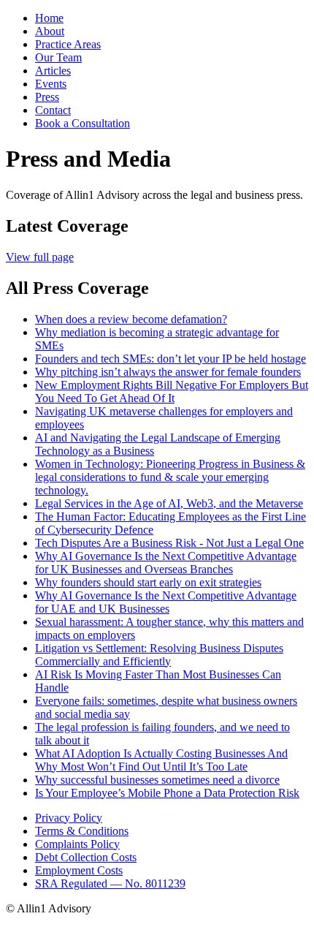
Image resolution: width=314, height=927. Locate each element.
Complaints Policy (77, 844)
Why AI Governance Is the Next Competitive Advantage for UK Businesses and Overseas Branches (165, 562)
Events (50, 83)
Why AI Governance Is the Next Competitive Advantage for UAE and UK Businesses (165, 602)
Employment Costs (79, 870)
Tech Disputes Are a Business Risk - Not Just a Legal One (169, 543)
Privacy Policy (68, 817)
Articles (53, 70)
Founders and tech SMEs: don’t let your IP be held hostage (170, 358)
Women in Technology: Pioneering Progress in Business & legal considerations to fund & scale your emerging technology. (170, 477)
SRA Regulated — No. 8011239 (110, 883)
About (49, 31)
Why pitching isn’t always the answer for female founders (168, 372)
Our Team (58, 57)
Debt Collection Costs (86, 857)
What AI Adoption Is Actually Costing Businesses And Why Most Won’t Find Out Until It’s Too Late (161, 760)
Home (49, 18)
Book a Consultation (82, 123)
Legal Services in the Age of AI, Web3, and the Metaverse (169, 503)
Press (47, 97)
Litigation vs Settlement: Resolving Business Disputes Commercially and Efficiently (159, 654)
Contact (53, 110)
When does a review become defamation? (131, 319)
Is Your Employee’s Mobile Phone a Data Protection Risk (167, 793)
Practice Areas (68, 44)
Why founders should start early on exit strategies (148, 582)
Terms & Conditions (82, 831)
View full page (40, 257)
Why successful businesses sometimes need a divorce (157, 779)
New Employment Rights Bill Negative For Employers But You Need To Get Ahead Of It (171, 391)
